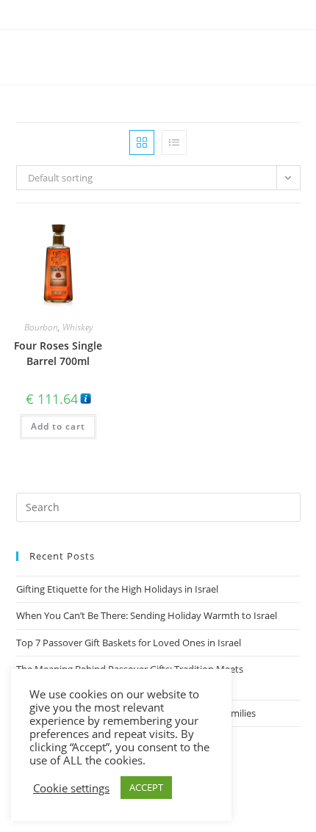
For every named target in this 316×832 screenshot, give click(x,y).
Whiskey (77, 327)
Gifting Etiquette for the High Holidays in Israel (117, 589)
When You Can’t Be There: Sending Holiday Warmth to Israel (146, 615)
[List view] (174, 142)
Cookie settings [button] (71, 788)
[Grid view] (141, 142)
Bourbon (41, 327)
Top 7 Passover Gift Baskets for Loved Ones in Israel (128, 642)
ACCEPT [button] (146, 787)
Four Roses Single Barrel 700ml (58, 353)
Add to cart (58, 426)
